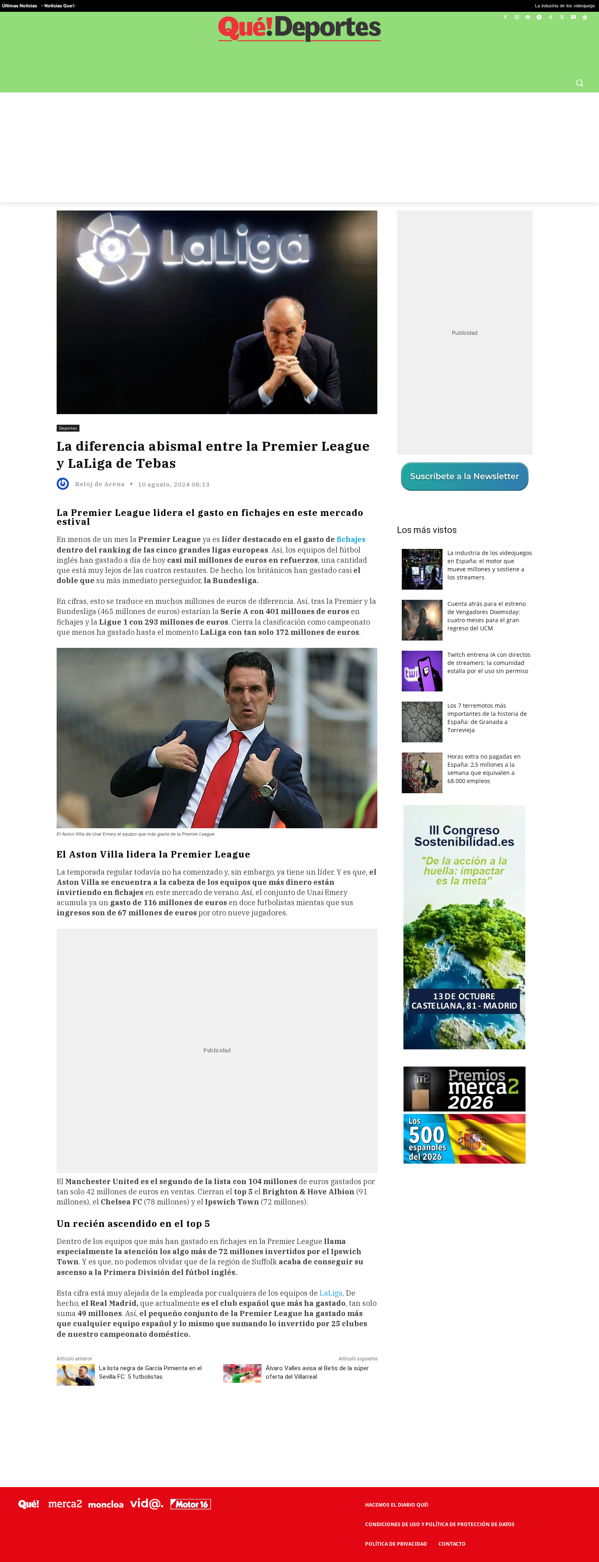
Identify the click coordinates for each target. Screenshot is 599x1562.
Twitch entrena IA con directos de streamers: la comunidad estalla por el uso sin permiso (489, 663)
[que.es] (299, 32)
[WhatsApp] (179, 1416)
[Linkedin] (217, 1416)
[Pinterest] (160, 1416)
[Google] (584, 17)
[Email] (235, 1416)
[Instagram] (516, 17)
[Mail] (528, 17)
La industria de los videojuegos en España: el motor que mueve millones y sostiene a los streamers (489, 565)
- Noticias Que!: (58, 6)
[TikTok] (550, 17)
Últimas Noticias (19, 6)
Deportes (68, 428)
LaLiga (331, 1293)
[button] (579, 82)
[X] (562, 17)
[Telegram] (539, 17)
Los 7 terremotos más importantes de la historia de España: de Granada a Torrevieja (487, 718)
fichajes (351, 539)
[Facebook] (505, 17)
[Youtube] (573, 17)
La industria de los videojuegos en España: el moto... (511, 6)
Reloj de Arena (100, 484)
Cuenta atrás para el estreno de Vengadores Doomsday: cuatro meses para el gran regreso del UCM (486, 616)
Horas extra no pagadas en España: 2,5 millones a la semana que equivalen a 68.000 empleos (484, 768)
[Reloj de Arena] (65, 484)
